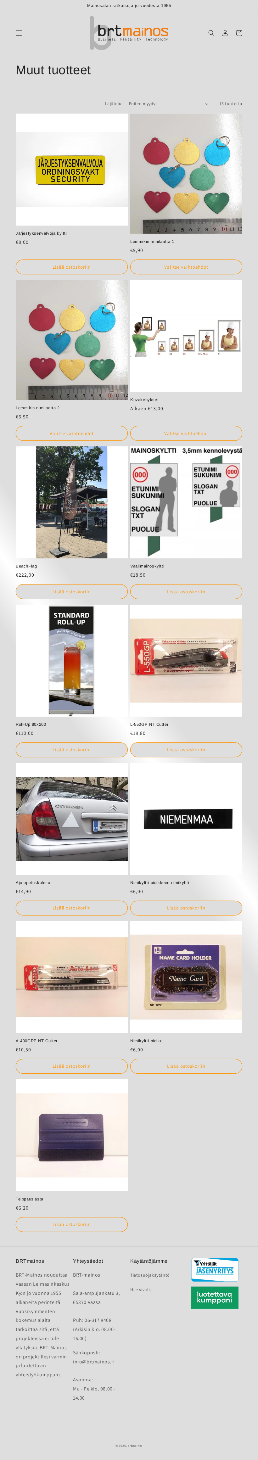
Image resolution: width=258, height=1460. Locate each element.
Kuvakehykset (144, 399)
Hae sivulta (141, 1289)
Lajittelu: (114, 103)
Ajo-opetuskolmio (33, 882)
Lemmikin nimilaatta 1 (152, 241)
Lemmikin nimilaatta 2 (38, 408)
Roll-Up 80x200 (31, 724)
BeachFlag (26, 566)
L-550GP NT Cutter (149, 724)
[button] (19, 33)
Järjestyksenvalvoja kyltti (41, 233)
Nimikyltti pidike (146, 1040)
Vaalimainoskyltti (147, 566)
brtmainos (135, 1446)
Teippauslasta (29, 1199)
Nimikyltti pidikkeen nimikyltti (159, 882)
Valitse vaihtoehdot (186, 267)
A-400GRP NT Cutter (37, 1040)
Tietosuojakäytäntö (150, 1275)
